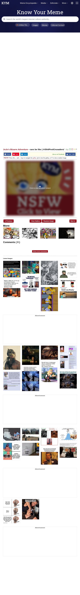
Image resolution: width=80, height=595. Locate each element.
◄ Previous (8, 221)
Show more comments (40, 251)
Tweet (25, 154)
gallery (34, 158)
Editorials (54, 3)
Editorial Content (58, 25)
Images (35, 25)
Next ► (73, 221)
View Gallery (35, 221)
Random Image (49, 221)
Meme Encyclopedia (28, 3)
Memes (44, 25)
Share (8, 154)
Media (43, 3)
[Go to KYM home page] (5, 4)
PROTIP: (6, 158)
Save (16, 154)
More (64, 3)
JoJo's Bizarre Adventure (15, 149)
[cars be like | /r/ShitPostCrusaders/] (40, 188)
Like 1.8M (71, 154)
